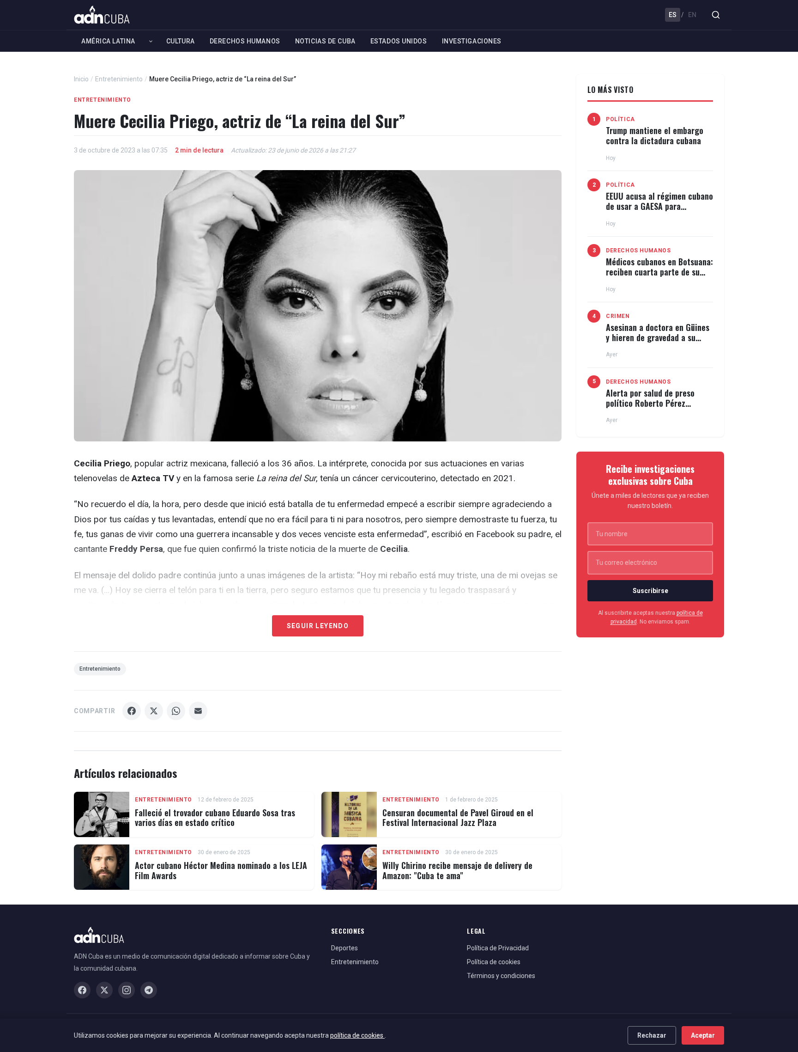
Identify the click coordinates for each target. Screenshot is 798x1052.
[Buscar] (715, 14)
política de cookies (357, 1035)
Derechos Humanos (245, 41)
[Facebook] (82, 990)
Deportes (344, 948)
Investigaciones (472, 41)
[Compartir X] (154, 711)
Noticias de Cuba (325, 41)
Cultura (180, 41)
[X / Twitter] (104, 990)
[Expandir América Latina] (151, 41)
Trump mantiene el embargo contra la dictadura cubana (654, 135)
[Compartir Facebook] (131, 711)
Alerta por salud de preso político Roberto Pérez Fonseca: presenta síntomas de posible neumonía (654, 408)
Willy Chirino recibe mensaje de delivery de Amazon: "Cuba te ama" (457, 870)
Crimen (618, 316)
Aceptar (703, 1035)
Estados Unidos (398, 41)
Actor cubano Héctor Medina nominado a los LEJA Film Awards (221, 870)
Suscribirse (650, 590)
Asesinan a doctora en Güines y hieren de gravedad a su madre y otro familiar (657, 337)
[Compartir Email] (198, 711)
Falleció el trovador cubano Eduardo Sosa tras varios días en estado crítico (215, 818)
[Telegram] (148, 990)
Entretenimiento (119, 79)
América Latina (108, 41)
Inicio (81, 79)
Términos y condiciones (501, 975)
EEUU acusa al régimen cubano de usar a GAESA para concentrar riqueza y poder (659, 206)
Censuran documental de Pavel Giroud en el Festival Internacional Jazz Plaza (457, 818)
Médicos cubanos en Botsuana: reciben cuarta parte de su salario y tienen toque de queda (659, 277)
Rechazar (651, 1035)
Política (620, 119)
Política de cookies (493, 962)
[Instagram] (126, 990)
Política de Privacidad (498, 948)
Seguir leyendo (318, 626)
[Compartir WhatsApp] (176, 711)
